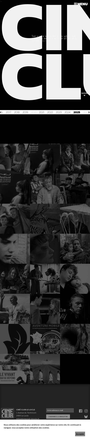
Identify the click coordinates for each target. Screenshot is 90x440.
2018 (17, 112)
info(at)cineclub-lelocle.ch (27, 418)
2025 (76, 112)
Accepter (80, 434)
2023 (59, 112)
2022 (50, 112)
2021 (41, 112)
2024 (67, 112)
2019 (25, 112)
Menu (82, 4)
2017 (8, 112)
